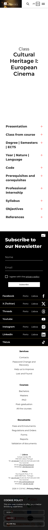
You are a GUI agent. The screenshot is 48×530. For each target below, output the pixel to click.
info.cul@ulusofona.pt (26, 465)
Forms (24, 435)
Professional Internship (16, 190)
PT (34, 4)
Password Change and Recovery (24, 363)
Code (10, 168)
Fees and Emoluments (24, 426)
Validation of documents (24, 443)
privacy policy (32, 276)
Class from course (20, 134)
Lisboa (34, 296)
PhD (24, 400)
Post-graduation (24, 404)
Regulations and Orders (24, 430)
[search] (28, 3)
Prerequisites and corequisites (20, 178)
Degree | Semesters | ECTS (22, 145)
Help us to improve (24, 369)
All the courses (24, 408)
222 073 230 (15, 478)
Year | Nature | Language (17, 157)
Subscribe (24, 284)
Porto (25, 296)
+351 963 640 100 (28, 467)
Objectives (14, 209)
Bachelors (24, 391)
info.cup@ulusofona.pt (26, 482)
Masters (24, 395)
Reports (24, 439)
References (15, 217)
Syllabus (13, 201)
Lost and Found (24, 373)
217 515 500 (15, 461)
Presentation (16, 126)
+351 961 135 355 (28, 484)
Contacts (24, 357)
